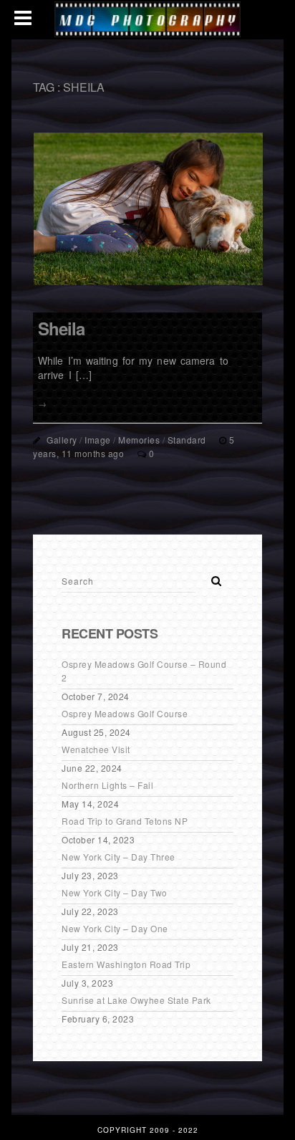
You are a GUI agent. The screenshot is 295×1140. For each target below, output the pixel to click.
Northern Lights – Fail (107, 785)
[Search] (211, 576)
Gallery (62, 440)
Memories (139, 440)
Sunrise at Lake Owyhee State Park (136, 1000)
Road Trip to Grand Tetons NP (125, 821)
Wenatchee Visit (96, 749)
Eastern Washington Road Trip (126, 964)
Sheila (61, 328)
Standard (187, 440)
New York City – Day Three (118, 857)
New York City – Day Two (115, 892)
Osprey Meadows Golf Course (125, 713)
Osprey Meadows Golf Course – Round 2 (144, 671)
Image (97, 440)
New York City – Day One (115, 928)
